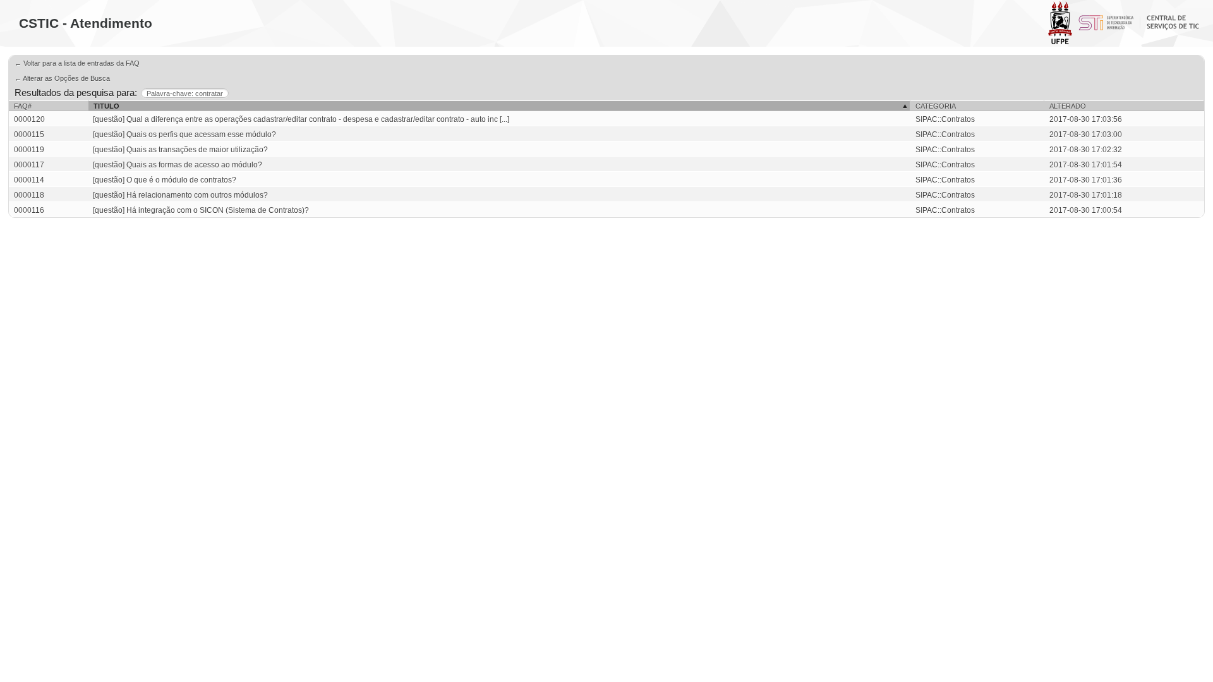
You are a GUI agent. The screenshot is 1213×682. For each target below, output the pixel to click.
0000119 (29, 149)
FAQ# (23, 106)
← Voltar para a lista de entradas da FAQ (77, 63)
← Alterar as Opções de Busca (62, 78)
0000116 (29, 210)
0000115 (29, 134)
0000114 (29, 180)
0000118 (29, 195)
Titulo (106, 106)
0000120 (29, 119)
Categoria (935, 106)
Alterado (1067, 106)
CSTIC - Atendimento (85, 23)
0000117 (29, 164)
